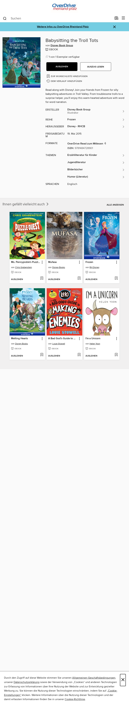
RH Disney (94, 267)
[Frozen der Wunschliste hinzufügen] (116, 278)
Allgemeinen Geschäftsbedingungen (93, 677)
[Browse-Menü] (123, 18)
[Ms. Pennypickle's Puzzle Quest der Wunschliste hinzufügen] (42, 278)
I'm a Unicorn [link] (92, 338)
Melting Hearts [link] (19, 338)
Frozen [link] (89, 262)
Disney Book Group (62, 45)
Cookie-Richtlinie (75, 699)
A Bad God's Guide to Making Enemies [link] (62, 338)
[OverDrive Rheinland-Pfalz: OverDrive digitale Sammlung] (64, 7)
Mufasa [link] (52, 262)
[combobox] (57, 18)
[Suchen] (5, 18)
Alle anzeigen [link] (115, 204)
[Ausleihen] (116, 19)
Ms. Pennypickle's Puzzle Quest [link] (25, 262)
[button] (61, 66)
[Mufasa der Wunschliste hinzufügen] (79, 278)
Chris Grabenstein (23, 267)
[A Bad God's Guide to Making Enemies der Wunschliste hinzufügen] (79, 355)
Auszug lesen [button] (95, 66)
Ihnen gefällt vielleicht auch (24, 204)
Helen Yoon (95, 343)
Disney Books (58, 267)
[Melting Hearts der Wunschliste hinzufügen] (42, 355)
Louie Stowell (58, 343)
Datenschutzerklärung (26, 682)
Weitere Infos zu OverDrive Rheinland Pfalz (63, 27)
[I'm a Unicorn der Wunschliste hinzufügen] (116, 355)
